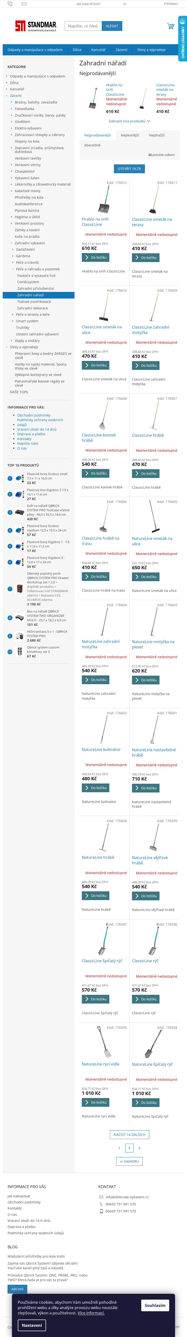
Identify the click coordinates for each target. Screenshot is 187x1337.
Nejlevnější (130, 135)
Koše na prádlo (27, 236)
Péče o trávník (27, 262)
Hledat (112, 26)
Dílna (14, 82)
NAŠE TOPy (19, 392)
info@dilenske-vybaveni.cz (127, 1197)
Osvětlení (22, 121)
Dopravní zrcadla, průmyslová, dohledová (40, 149)
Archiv (17, 1289)
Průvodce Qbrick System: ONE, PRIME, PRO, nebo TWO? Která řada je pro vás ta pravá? (47, 1277)
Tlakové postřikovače (34, 301)
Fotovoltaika (24, 108)
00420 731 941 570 (121, 1204)
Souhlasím (155, 1305)
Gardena (23, 256)
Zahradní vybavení (30, 243)
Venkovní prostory (29, 223)
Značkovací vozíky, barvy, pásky (40, 115)
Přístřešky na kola (29, 197)
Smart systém (27, 321)
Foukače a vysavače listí (36, 275)
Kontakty (24, 438)
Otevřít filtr (129, 168)
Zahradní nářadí (30, 295)
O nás (22, 448)
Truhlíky (22, 327)
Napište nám (27, 443)
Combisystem (28, 282)
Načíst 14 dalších (129, 1134)
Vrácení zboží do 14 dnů (36, 429)
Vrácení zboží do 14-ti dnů (29, 1220)
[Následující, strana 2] (129, 1148)
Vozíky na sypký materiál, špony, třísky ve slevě (41, 366)
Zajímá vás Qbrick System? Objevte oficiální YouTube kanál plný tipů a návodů (43, 1265)
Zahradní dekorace (32, 308)
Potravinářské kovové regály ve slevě (40, 383)
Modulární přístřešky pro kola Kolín (36, 1256)
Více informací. (91, 1313)
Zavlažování (25, 249)
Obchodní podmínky (33, 415)
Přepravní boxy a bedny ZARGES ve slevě (43, 355)
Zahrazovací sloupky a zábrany (40, 134)
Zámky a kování (27, 230)
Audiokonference (29, 204)
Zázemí (16, 95)
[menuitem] (35, 49)
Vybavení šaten (27, 178)
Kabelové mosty (27, 190)
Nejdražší (157, 135)
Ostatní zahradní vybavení (37, 334)
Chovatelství (25, 171)
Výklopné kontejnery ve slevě (38, 374)
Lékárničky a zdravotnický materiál (43, 184)
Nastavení (32, 1325)
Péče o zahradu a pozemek (38, 269)
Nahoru (131, 1161)
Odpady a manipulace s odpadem (37, 76)
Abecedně (92, 145)
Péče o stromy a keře (33, 314)
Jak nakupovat (89, 4)
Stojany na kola (27, 141)
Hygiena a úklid (27, 216)
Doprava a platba (31, 434)
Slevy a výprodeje (24, 347)
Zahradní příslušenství (35, 288)
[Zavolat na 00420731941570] (15, 3)
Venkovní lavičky (28, 158)
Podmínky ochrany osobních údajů (40, 422)
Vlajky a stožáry (27, 340)
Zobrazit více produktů (127, 121)
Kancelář (17, 89)
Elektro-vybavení (28, 128)
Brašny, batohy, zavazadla (36, 102)
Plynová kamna (27, 210)
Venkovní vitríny (28, 164)
